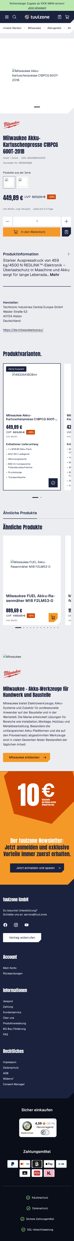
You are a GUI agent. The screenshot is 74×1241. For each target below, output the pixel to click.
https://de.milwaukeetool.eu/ (23, 330)
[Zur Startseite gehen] (37, 17)
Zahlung (8, 1006)
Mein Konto (10, 968)
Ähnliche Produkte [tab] (20, 512)
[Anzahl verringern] (7, 221)
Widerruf (8, 1078)
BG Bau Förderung (14, 1029)
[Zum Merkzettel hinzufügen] (66, 232)
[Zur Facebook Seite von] (5, 926)
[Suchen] (14, 17)
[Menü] (7, 17)
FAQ (5, 1034)
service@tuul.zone (35, 914)
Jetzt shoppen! (37, 7)
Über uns (8, 1017)
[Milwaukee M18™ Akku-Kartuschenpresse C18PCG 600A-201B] (23, 182)
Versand (25, 208)
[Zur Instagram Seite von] (16, 926)
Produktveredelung (14, 1023)
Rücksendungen (13, 973)
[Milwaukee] (11, 125)
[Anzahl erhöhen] (66, 221)
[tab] (37, 265)
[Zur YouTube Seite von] (26, 926)
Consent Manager (14, 1084)
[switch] (45, 1132)
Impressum (9, 1062)
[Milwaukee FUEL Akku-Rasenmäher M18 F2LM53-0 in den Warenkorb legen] (53, 617)
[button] (37, 75)
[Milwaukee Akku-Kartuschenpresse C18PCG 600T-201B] (9, 182)
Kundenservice (12, 1012)
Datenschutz (11, 1067)
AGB (6, 1073)
